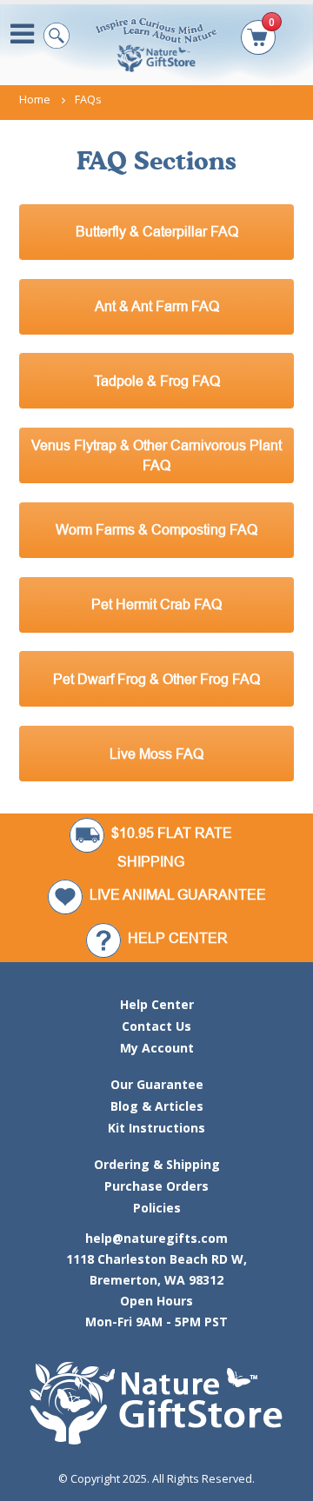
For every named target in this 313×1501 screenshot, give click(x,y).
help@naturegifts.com (156, 1238)
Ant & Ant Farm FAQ (157, 306)
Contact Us (156, 1026)
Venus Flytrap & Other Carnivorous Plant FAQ (156, 455)
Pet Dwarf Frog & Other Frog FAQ (156, 679)
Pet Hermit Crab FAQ (156, 604)
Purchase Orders (156, 1186)
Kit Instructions (156, 1127)
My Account (157, 1047)
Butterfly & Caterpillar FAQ (157, 231)
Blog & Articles (156, 1106)
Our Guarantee (156, 1084)
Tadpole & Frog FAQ (157, 381)
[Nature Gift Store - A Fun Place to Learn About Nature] (156, 44)
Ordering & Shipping (157, 1164)
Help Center (157, 1004)
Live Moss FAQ (156, 753)
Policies (157, 1207)
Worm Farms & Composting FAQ (156, 529)
